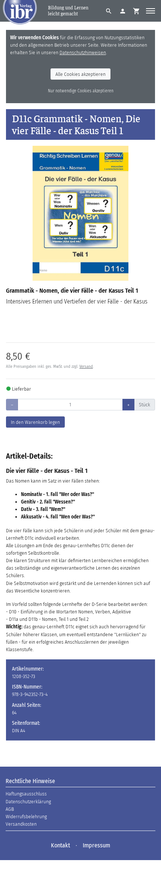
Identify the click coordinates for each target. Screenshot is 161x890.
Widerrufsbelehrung (26, 816)
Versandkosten (21, 824)
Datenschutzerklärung (28, 801)
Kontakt (60, 845)
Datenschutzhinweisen (83, 52)
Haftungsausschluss (26, 794)
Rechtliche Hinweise (30, 781)
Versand (86, 366)
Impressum (96, 845)
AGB (10, 809)
